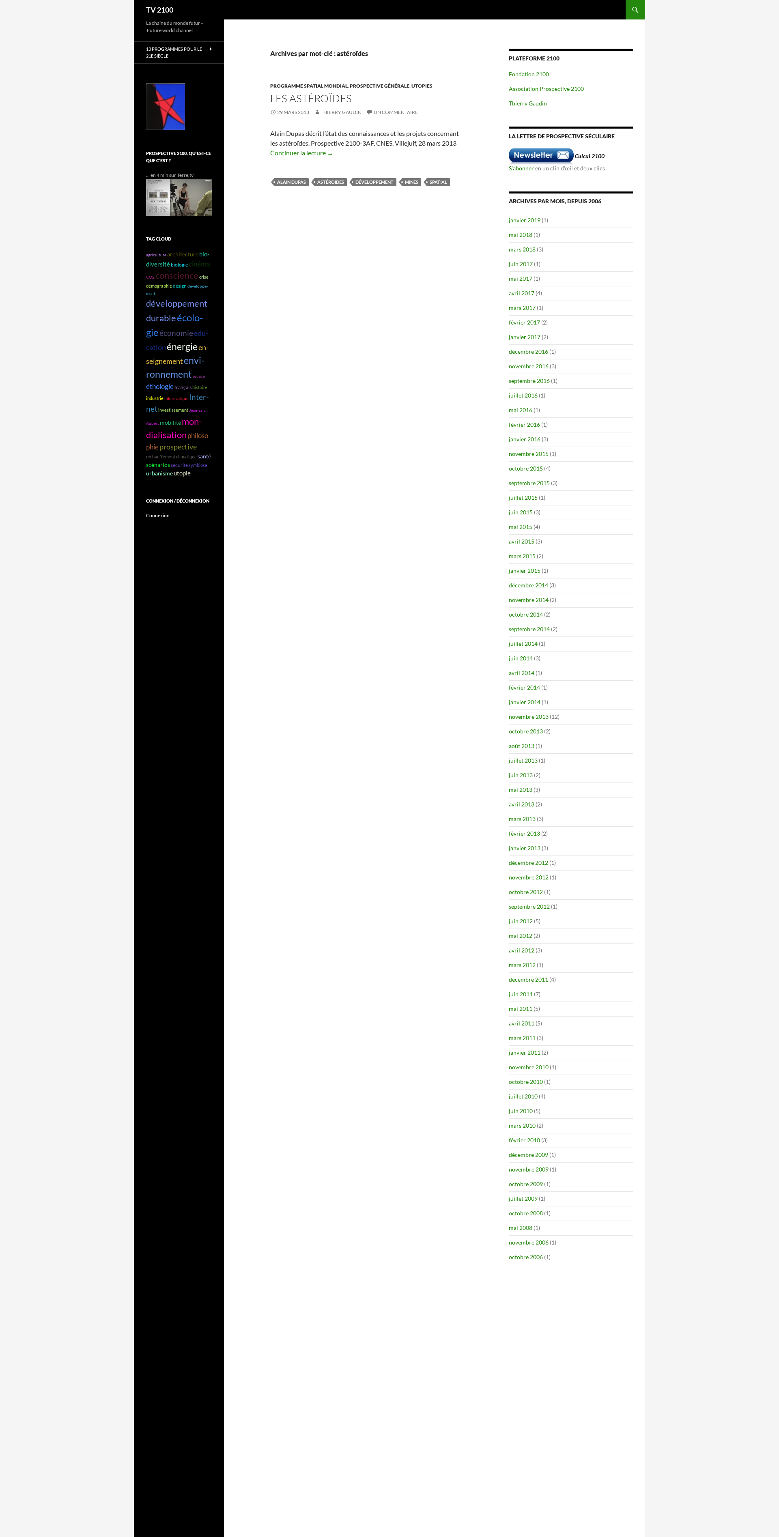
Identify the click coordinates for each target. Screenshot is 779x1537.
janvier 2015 (524, 570)
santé (204, 456)
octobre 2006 (526, 1256)
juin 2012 (521, 921)
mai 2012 (520, 935)
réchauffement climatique (171, 456)
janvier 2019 (524, 220)
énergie (182, 346)
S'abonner (521, 168)
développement (374, 182)
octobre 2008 (526, 1213)
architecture (182, 254)
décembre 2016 (528, 351)
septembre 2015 (529, 482)
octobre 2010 (526, 1081)
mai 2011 (520, 1008)
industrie (155, 398)
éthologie (160, 386)
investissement (173, 410)
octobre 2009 (526, 1183)
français (183, 387)
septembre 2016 (529, 380)
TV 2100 (159, 9)
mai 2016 (520, 409)
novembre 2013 (529, 716)
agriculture (156, 254)
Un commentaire (396, 112)
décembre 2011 (528, 979)
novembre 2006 (529, 1242)
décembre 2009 (528, 1154)
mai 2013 (520, 789)
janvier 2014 (524, 702)
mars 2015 (522, 555)
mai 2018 (520, 234)
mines (411, 182)
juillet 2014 (523, 643)
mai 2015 (520, 526)
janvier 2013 (524, 848)
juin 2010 (521, 1110)
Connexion (158, 515)
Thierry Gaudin (341, 112)
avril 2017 (521, 293)
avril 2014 (521, 672)
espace (199, 376)
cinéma (199, 264)
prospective (178, 446)
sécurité (179, 465)
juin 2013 (521, 775)
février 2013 (524, 833)
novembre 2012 (529, 877)
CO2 (150, 277)
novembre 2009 (529, 1169)
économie (176, 332)
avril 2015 (521, 541)
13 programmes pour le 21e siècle (174, 52)
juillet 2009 (523, 1198)
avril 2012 (521, 950)
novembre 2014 (529, 599)
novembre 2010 (529, 1067)
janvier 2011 (524, 1052)
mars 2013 (522, 818)
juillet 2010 (523, 1096)
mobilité (170, 422)
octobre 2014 (526, 614)
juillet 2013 (523, 760)
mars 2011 (522, 1037)
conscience (176, 275)
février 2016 (524, 424)
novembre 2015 (529, 453)
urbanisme (159, 473)
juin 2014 (521, 658)
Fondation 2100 (529, 74)
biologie (179, 265)
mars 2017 (522, 307)
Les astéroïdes (311, 98)
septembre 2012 (529, 906)
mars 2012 (522, 964)
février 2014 (524, 687)
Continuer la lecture (302, 153)
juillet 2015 (523, 497)
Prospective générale (379, 86)
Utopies (422, 86)
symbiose (198, 465)
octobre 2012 (526, 891)
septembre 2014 (529, 629)
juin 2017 (521, 263)
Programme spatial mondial (309, 86)
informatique (176, 398)
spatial (438, 182)
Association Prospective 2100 (546, 88)
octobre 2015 (526, 468)
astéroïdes (330, 182)
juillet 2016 (523, 395)
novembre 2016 (529, 366)
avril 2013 (521, 804)
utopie (182, 473)
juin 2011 (521, 994)
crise (204, 276)
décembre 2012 (528, 862)
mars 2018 (522, 249)
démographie (159, 285)
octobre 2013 (526, 731)
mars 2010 (522, 1125)
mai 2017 (520, 278)
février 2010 (524, 1140)
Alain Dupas (291, 182)
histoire (199, 387)
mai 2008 (520, 1227)
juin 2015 (521, 512)
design (180, 286)
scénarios (158, 465)
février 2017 (524, 322)
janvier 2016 (524, 439)
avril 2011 (521, 1023)
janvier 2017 (524, 336)
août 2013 (521, 745)
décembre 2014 (528, 585)
